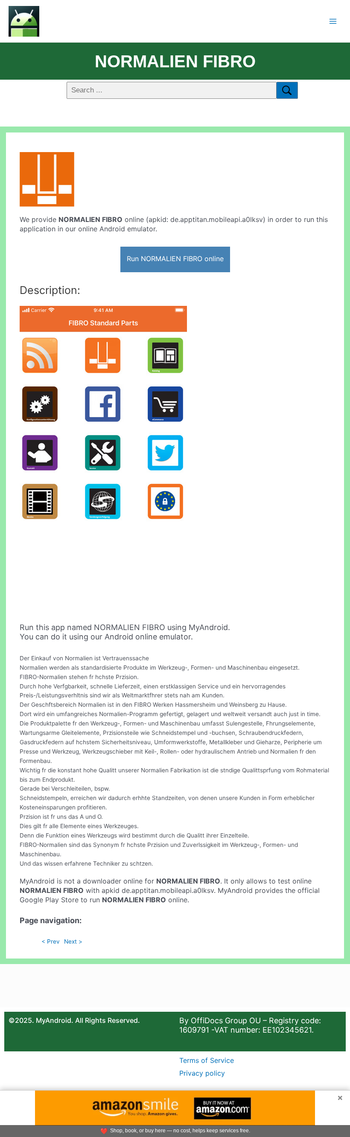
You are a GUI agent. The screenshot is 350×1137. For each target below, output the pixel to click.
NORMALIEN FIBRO (175, 61)
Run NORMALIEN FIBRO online (175, 258)
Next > (73, 941)
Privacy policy (202, 1073)
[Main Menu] (333, 21)
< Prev (50, 941)
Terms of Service (206, 1060)
